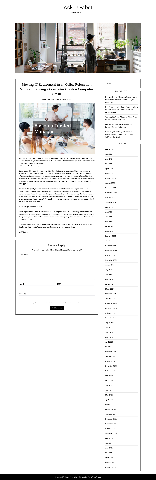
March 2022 (109, 404)
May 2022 (109, 395)
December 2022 (111, 361)
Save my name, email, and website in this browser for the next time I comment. (57, 303)
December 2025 (111, 188)
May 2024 (109, 279)
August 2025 (110, 207)
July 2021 (108, 443)
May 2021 (109, 453)
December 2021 (111, 419)
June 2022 (109, 390)
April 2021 (109, 457)
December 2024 (111, 246)
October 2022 (110, 371)
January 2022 (110, 414)
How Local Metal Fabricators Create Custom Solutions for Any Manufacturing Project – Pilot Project (121, 99)
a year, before (38, 178)
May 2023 (109, 337)
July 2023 (108, 327)
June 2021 (109, 448)
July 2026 (108, 154)
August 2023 (110, 323)
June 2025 (109, 217)
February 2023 (110, 352)
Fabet (69, 99)
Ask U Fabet (78, 7)
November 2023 (111, 308)
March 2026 (109, 173)
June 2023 (109, 332)
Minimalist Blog (83, 477)
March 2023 (109, 347)
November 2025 (111, 193)
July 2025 (108, 212)
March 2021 (109, 462)
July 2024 (108, 270)
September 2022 (111, 376)
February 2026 (110, 178)
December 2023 (111, 303)
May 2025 (109, 221)
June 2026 (109, 159)
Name (22, 284)
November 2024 (111, 250)
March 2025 (109, 231)
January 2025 (110, 241)
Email (60, 284)
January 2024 (110, 299)
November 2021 (111, 424)
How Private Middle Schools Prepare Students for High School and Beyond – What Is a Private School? (121, 109)
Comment (24, 254)
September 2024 (111, 260)
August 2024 (110, 265)
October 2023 (110, 313)
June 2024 (109, 274)
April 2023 (109, 342)
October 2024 (110, 255)
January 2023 (110, 356)
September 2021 (111, 433)
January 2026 (110, 183)
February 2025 (110, 236)
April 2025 (109, 226)
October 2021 (110, 429)
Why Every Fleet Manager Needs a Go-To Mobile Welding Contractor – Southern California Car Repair (120, 134)
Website (22, 294)
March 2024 (109, 289)
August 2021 (110, 438)
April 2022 (109, 400)
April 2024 (109, 284)
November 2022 (111, 366)
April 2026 (109, 169)
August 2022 (110, 380)
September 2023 (111, 318)
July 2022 (108, 385)
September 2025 (111, 202)
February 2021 (110, 467)
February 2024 (110, 294)
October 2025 (110, 197)
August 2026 (110, 149)
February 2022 (110, 409)
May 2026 (109, 164)
